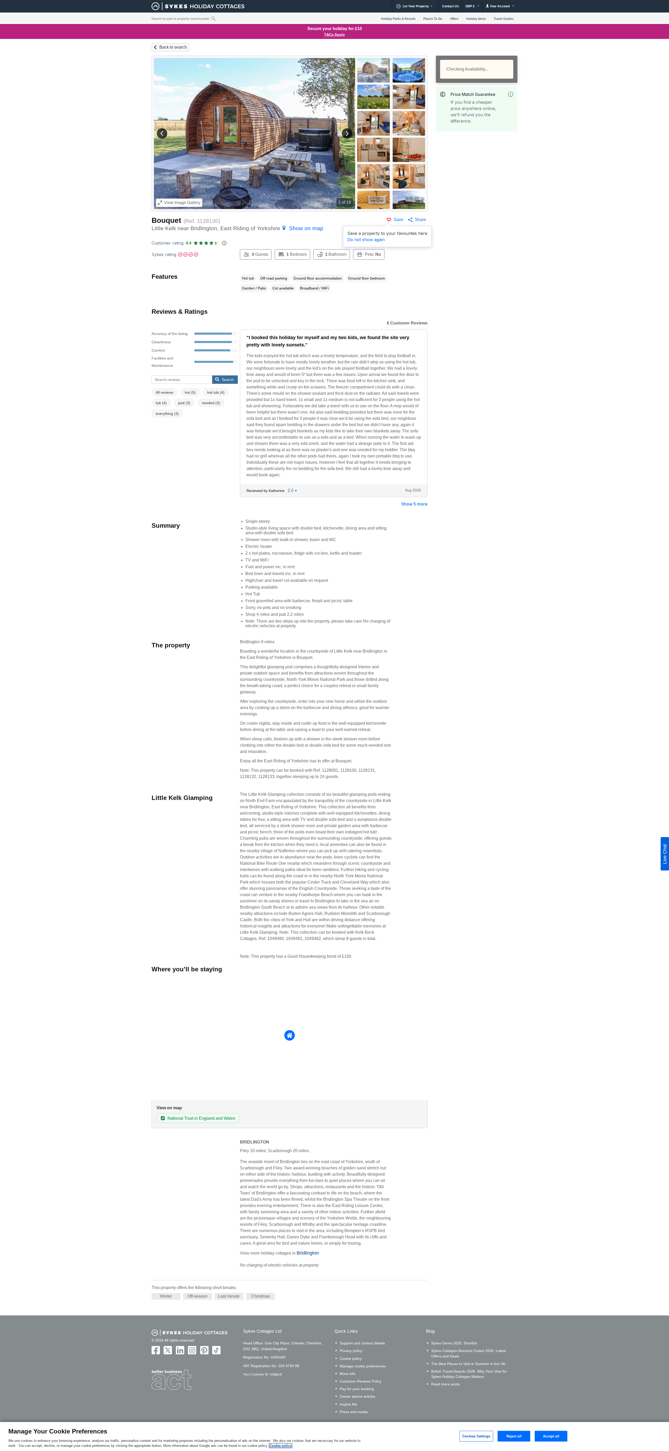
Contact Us (450, 6)
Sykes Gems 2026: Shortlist (454, 1343)
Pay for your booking (357, 1389)
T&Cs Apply (334, 34)
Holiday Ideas (476, 19)
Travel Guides (504, 19)
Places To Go (432, 19)
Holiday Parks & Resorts (398, 19)
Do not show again (366, 239)
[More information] (510, 94)
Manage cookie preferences (363, 1366)
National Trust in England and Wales (201, 1118)
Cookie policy (351, 1358)
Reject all (514, 1436)
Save (398, 219)
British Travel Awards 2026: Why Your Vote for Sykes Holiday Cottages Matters (469, 1374)
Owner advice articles (357, 1396)
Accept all (551, 1436)
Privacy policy (351, 1351)
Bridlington (308, 1253)
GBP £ (470, 6)
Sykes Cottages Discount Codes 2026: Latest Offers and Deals (468, 1353)
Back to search (173, 47)
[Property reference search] (213, 18)
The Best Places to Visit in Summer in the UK (468, 1364)
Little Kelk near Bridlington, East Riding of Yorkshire (237, 228)
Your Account (500, 6)
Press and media (354, 1412)
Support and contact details (362, 1343)
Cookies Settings (476, 1436)
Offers (454, 19)
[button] (162, 133)
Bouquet (166, 220)
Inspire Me (348, 1404)
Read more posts (445, 1384)
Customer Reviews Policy (361, 1381)
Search (228, 380)
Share (420, 219)
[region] (334, 1436)
